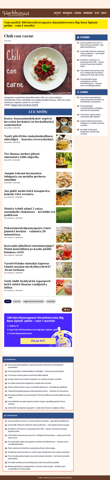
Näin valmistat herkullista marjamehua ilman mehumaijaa (31, 448)
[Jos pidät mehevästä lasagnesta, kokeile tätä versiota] (64, 197)
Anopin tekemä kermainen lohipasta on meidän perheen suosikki (25, 176)
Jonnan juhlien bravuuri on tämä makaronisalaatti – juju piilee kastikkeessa (38, 421)
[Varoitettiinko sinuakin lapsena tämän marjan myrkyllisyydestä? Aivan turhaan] (64, 270)
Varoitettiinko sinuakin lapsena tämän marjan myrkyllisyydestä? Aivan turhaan (27, 266)
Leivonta (77, 13)
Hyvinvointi (88, 13)
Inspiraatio (67, 13)
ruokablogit (51, 301)
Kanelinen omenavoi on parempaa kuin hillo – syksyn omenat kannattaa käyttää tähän (37, 430)
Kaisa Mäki (8, 128)
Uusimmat (11, 359)
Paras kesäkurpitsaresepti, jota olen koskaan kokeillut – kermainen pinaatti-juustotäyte (39, 457)
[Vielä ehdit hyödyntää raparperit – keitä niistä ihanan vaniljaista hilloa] (64, 287)
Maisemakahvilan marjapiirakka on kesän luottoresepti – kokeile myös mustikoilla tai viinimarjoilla (36, 467)
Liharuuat (17, 301)
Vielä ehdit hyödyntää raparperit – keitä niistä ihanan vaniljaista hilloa (28, 284)
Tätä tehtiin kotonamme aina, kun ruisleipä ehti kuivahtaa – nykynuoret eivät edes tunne (39, 436)
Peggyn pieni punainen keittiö (24, 105)
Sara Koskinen (9, 197)
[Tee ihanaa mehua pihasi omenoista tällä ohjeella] (64, 160)
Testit (97, 13)
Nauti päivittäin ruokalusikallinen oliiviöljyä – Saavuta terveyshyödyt (29, 138)
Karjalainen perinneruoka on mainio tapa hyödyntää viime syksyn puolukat (38, 452)
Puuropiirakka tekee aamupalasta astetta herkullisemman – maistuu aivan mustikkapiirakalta (38, 442)
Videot (104, 13)
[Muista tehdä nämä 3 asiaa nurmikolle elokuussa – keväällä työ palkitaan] (64, 215)
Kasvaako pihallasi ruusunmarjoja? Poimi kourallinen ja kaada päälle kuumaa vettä (29, 249)
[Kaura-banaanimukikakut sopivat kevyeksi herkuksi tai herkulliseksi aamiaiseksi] (64, 125)
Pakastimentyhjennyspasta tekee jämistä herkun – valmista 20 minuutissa (27, 231)
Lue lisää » (35, 102)
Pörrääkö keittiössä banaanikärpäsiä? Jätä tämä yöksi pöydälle (33, 462)
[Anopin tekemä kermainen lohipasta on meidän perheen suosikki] (64, 180)
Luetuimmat (11, 415)
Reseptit (57, 13)
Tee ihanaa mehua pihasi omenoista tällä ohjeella (22, 155)
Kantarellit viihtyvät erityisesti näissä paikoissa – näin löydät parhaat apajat (38, 425)
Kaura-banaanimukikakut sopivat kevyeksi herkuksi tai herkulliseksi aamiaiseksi (29, 122)
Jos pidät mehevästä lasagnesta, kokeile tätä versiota (27, 192)
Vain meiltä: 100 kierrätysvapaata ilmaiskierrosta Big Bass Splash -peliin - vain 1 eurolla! (51, 24)
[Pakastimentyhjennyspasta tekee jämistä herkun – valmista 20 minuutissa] (64, 234)
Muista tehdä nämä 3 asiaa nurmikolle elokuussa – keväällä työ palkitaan (29, 212)
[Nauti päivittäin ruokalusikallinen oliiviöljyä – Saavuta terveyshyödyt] (64, 143)
